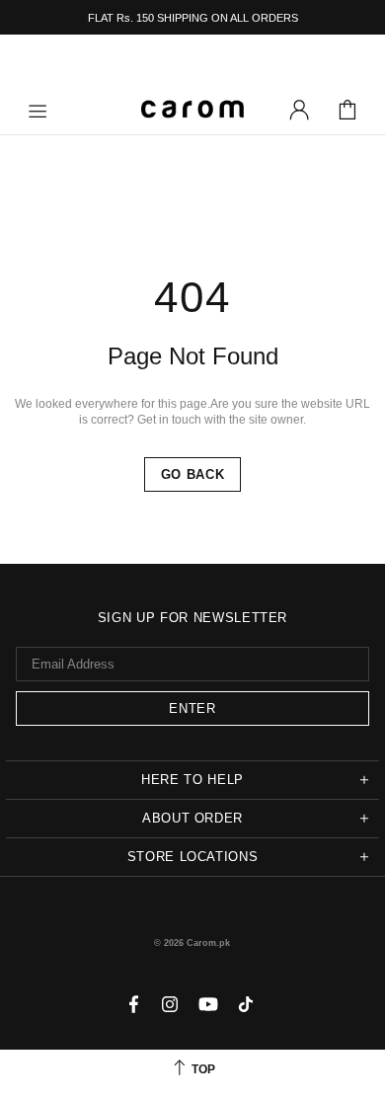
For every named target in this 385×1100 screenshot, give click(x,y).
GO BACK (193, 474)
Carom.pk (192, 109)
